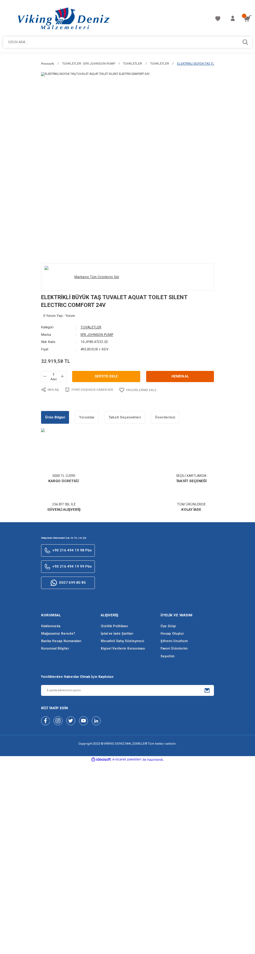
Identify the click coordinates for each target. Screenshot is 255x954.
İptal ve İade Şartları (117, 634)
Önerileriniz (165, 417)
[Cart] (247, 18)
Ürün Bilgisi (55, 417)
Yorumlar (87, 417)
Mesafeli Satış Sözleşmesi (122, 641)
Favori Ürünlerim (174, 648)
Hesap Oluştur (172, 634)
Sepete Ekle (106, 376)
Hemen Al (180, 376)
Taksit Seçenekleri (125, 417)
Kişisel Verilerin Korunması (123, 648)
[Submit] (207, 690)
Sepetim (167, 656)
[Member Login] (232, 18)
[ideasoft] (101, 759)
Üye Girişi (168, 626)
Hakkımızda (50, 626)
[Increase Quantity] (62, 376)
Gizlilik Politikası (114, 626)
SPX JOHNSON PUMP (97, 335)
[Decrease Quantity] (45, 376)
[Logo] (63, 18)
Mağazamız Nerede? (58, 634)
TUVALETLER (91, 327)
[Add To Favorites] (137, 390)
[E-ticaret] (126, 760)
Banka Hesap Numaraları (61, 641)
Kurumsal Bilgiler (55, 648)
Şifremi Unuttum (174, 641)
